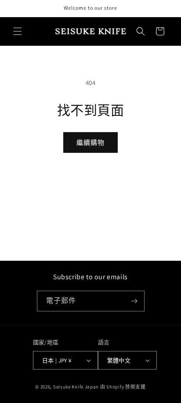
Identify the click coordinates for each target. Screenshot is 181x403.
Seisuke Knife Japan (76, 387)
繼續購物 (90, 142)
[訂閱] (134, 301)
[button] (17, 31)
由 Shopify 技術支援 (123, 387)
